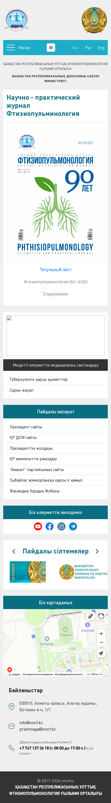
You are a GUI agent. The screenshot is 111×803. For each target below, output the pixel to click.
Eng (101, 47)
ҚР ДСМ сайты (23, 437)
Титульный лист (55, 269)
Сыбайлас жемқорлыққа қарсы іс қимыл (46, 480)
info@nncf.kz (31, 722)
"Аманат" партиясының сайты (37, 469)
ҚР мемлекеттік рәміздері (33, 458)
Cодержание (55, 294)
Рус (88, 47)
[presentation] (13, 551)
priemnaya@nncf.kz (37, 729)
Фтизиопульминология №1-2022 (56, 281)
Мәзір (24, 47)
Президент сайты (26, 426)
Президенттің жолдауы (31, 448)
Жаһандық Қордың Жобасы (35, 490)
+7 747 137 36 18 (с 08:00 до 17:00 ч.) (52, 747)
